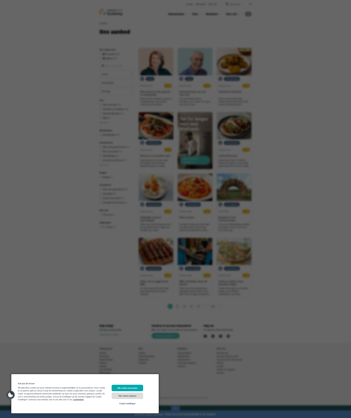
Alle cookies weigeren (127, 395)
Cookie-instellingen (127, 403)
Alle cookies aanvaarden (127, 388)
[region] (85, 394)
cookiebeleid (78, 399)
